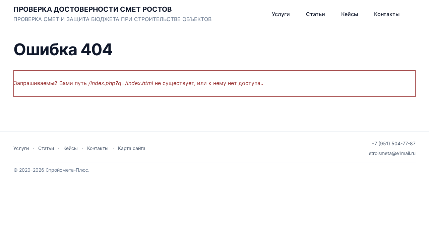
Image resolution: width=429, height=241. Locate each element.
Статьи (315, 14)
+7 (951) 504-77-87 (393, 143)
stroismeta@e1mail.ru (392, 153)
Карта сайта (131, 148)
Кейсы (349, 14)
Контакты (387, 14)
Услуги (281, 14)
